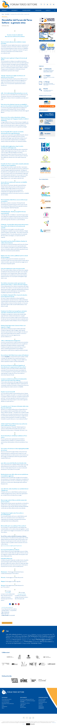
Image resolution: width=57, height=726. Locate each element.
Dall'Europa (18, 636)
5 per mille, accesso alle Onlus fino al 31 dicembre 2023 (13, 463)
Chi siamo (4, 10)
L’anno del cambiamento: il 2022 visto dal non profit (13, 268)
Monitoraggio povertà (43, 639)
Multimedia (41, 703)
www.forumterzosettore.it (7, 607)
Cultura (12, 636)
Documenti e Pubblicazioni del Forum (27, 699)
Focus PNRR (8, 592)
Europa (35, 637)
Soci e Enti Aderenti (5, 702)
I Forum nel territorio (5, 700)
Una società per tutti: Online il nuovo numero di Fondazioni (14, 355)
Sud (22, 643)
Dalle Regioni (24, 636)
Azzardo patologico (24, 634)
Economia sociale (17, 637)
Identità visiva (41, 706)
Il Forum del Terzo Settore (6, 699)
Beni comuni (29, 634)
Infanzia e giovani (16, 639)
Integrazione (24, 639)
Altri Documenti (23, 707)
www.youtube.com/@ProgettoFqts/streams (12, 545)
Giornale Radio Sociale (43, 702)
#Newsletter (4, 16)
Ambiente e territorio (16, 634)
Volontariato (34, 643)
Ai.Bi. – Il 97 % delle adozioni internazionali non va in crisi (14, 93)
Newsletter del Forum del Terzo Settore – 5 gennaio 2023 (20, 14)
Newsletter (7, 14)
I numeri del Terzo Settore (25, 703)
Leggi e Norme (23, 704)
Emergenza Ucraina (22, 594)
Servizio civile (11, 643)
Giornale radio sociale (45, 95)
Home (3, 14)
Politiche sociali (11, 641)
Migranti (34, 639)
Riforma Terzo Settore (46, 641)
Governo (50, 637)
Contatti (48, 10)
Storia (3, 705)
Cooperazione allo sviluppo (47, 634)
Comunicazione (26, 10)
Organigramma (4, 706)
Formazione (38, 10)
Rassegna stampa (42, 700)
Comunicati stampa (42, 699)
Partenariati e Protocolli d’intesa (8, 703)
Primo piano (28, 641)
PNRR (7, 641)
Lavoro (30, 639)
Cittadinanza (33, 634)
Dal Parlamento (33, 636)
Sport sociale (17, 643)
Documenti (14, 10)
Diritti (40, 636)
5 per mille (8, 634)
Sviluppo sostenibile (26, 643)
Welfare (40, 643)
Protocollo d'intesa (36, 641)
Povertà (17, 641)
